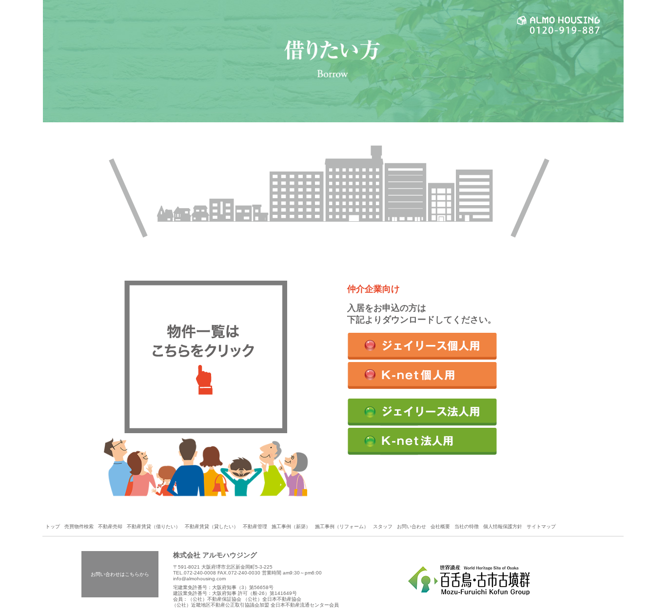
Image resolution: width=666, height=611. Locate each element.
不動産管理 (255, 526)
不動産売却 (110, 526)
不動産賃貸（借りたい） (153, 526)
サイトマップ (541, 526)
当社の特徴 (466, 526)
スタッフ (382, 526)
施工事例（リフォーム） (342, 526)
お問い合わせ (411, 526)
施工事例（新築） (291, 526)
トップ (52, 526)
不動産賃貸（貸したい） (211, 526)
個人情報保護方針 (502, 526)
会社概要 (440, 526)
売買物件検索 (79, 526)
